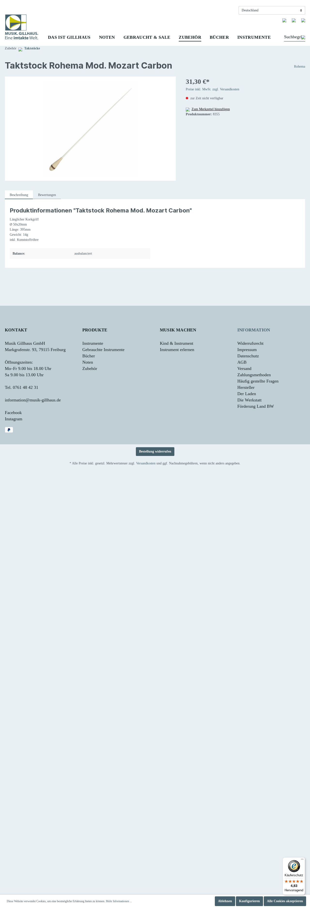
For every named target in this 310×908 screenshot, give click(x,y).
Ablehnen (225, 901)
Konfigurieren (249, 901)
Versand (244, 368)
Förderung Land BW (255, 406)
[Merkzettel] (284, 20)
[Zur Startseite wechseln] (21, 27)
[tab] (19, 194)
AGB (242, 362)
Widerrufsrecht (250, 343)
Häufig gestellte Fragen (258, 381)
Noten (87, 362)
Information (253, 330)
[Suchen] (303, 37)
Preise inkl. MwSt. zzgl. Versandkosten (212, 89)
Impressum (247, 349)
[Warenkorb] (303, 20)
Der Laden (246, 393)
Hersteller (246, 387)
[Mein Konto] (293, 20)
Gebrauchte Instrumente (103, 349)
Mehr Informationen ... (119, 901)
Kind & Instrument (176, 343)
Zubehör (89, 368)
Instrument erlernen (177, 349)
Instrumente (92, 343)
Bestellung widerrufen (155, 451)
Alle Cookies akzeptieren (285, 901)
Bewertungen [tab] (47, 195)
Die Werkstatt (249, 400)
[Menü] (302, 860)
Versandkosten (145, 463)
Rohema (299, 66)
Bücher (88, 355)
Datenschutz (248, 355)
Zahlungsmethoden (254, 374)
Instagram (13, 418)
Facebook (13, 412)
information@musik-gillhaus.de (33, 400)
